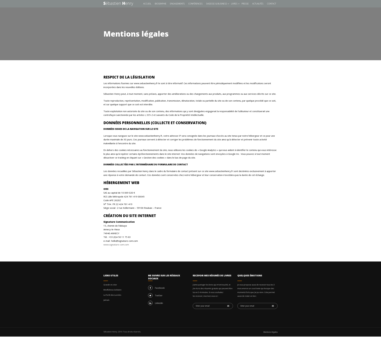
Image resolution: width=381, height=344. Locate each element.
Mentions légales (270, 332)
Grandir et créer (110, 284)
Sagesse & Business (216, 3)
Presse (245, 3)
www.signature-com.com (116, 244)
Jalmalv (106, 300)
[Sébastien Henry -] (118, 4)
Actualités (257, 3)
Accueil (147, 3)
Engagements (177, 3)
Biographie (160, 3)
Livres (234, 3)
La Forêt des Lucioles (112, 295)
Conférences (195, 3)
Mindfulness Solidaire (112, 290)
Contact (271, 3)
